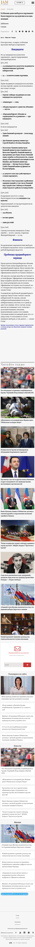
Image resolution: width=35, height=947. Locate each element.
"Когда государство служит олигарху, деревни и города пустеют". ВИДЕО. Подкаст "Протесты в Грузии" (17, 546)
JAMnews (4, 23)
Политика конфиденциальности (17, 928)
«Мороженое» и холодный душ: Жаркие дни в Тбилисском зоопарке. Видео (17, 421)
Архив (3, 9)
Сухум (3, 27)
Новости (17, 746)
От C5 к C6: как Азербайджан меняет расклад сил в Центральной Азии (14, 728)
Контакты (17, 922)
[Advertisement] (17, 346)
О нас (17, 915)
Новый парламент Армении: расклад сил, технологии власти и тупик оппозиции (15, 638)
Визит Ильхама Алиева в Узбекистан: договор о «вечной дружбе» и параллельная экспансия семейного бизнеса (17, 514)
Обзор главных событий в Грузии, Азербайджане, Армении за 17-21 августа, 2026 (16, 707)
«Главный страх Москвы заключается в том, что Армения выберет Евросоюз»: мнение (17, 608)
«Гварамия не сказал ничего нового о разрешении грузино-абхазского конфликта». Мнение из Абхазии (15, 875)
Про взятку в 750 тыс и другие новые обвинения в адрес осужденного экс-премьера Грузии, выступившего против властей (17, 482)
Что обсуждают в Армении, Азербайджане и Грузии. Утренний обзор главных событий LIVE (17, 392)
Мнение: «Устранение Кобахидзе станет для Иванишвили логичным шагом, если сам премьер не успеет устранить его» (17, 718)
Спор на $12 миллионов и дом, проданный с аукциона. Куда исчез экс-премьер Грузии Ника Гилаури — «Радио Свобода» (17, 577)
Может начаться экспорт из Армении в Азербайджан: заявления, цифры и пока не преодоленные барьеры (17, 864)
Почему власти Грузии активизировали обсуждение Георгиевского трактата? (14, 451)
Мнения (17, 822)
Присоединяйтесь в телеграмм (14, 894)
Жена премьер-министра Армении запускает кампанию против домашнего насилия (17, 698)
